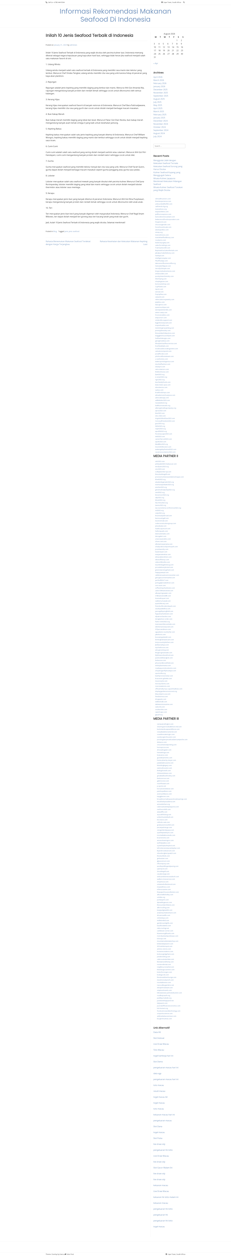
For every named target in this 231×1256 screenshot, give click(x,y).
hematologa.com (163, 752)
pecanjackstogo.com (164, 827)
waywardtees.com (162, 211)
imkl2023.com (160, 436)
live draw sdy (159, 1161)
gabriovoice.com (163, 781)
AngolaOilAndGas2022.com (165, 418)
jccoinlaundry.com (161, 549)
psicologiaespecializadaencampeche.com (172, 739)
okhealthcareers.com (163, 199)
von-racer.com (160, 585)
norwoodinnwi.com (164, 964)
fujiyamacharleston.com (164, 614)
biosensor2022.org (162, 495)
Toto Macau (158, 1050)
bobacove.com (160, 660)
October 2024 (159, 127)
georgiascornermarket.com (165, 577)
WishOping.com (161, 279)
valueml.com (159, 297)
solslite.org (161, 897)
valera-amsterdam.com (165, 959)
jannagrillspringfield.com (164, 611)
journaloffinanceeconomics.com (168, 1006)
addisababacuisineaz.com (166, 1016)
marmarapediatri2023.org (164, 484)
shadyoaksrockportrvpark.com (166, 546)
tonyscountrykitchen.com (164, 642)
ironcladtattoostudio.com (166, 835)
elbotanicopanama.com (163, 544)
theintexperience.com (163, 201)
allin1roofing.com (163, 907)
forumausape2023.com (163, 434)
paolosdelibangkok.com (164, 658)
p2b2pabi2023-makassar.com (166, 464)
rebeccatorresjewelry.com (164, 299)
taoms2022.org (160, 505)
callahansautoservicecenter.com (167, 575)
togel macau (159, 1103)
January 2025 (159, 117)
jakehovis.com (160, 634)
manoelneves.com (162, 235)
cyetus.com (159, 390)
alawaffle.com (162, 812)
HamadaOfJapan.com (163, 266)
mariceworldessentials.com (165, 624)
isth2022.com (160, 461)
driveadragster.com (164, 750)
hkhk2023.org (160, 426)
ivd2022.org (159, 510)
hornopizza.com (163, 747)
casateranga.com (163, 874)
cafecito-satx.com (163, 822)
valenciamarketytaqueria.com (168, 807)
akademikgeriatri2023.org (164, 482)
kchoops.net (161, 938)
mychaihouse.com (161, 647)
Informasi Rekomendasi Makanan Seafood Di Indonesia (115, 15)
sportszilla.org (160, 673)
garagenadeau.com (162, 341)
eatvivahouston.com (164, 768)
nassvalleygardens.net (165, 985)
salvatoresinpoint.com (163, 351)
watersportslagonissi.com (164, 361)
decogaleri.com (160, 536)
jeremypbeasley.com (162, 330)
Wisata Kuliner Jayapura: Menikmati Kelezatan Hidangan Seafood (167, 181)
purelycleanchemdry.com (164, 276)
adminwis (73, 45)
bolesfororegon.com (164, 972)
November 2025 (160, 92)
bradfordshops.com (162, 392)
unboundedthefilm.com (163, 204)
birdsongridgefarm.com (165, 954)
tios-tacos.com (162, 820)
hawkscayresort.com (162, 528)
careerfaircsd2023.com (163, 439)
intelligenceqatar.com (163, 258)
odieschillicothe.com (162, 562)
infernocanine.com (164, 889)
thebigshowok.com (164, 770)
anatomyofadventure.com (166, 913)
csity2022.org (160, 513)
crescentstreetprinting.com (166, 745)
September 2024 (160, 130)
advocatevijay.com (162, 398)
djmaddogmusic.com (164, 902)
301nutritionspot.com (164, 946)
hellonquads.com (161, 531)
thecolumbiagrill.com (162, 474)
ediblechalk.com (161, 702)
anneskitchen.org (163, 804)
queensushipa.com (162, 307)
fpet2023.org (159, 374)
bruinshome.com (163, 838)
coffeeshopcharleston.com (165, 588)
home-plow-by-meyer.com (166, 760)
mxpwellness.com (163, 887)
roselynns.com (160, 240)
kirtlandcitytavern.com (165, 944)
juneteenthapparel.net (165, 1000)
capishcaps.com (161, 712)
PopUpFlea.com (161, 294)
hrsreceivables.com (162, 315)
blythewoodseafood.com (164, 655)
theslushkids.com (163, 856)
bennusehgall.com (162, 518)
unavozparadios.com (163, 539)
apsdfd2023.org (161, 431)
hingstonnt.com (160, 222)
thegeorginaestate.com (163, 652)
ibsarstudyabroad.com (163, 515)
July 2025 (157, 102)
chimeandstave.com (164, 773)
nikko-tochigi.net (163, 928)
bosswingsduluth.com (163, 637)
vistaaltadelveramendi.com (167, 732)
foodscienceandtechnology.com (168, 1011)
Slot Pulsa (157, 1138)
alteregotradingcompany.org (165, 408)
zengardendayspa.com (165, 830)
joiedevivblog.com (163, 956)
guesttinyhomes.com (164, 758)
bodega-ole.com (163, 975)
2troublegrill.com (163, 871)
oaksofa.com (160, 707)
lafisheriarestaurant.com (164, 627)
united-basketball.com (165, 817)
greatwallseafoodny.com (166, 776)
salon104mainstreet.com (164, 590)
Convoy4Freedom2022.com (165, 421)
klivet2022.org (160, 500)
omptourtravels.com (164, 990)
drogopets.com (160, 699)
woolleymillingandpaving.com (167, 866)
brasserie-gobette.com (163, 678)
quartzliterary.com (162, 603)
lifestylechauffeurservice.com (166, 343)
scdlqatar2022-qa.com (163, 472)
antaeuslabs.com (161, 273)
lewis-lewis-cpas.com (162, 385)
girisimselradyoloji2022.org (165, 490)
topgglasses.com (163, 796)
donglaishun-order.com (163, 619)
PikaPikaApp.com (161, 261)
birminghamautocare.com (164, 640)
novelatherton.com (164, 982)
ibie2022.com (160, 413)
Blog (55, 231)
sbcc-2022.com (160, 416)
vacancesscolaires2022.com (165, 452)
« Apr (155, 63)
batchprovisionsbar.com (164, 676)
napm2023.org (160, 429)
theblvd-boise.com (162, 372)
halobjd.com (159, 255)
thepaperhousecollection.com (168, 892)
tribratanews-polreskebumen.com (169, 993)
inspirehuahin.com (162, 325)
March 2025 (158, 111)
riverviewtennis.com (162, 686)
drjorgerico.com (161, 305)
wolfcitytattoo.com (163, 843)
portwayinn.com (163, 900)
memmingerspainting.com (164, 328)
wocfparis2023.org (162, 466)
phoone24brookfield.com (164, 663)
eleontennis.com (161, 387)
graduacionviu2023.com (165, 825)
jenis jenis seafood (72, 231)
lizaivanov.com (162, 755)
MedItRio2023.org (161, 444)
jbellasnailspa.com (162, 645)
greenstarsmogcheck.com (164, 570)
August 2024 (159, 133)
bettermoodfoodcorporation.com (167, 219)
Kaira (62, 1254)
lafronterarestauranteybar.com (168, 848)
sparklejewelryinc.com (165, 832)
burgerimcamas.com (164, 1019)
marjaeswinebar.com (163, 554)
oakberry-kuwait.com (163, 601)
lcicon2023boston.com (163, 447)
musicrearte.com (161, 681)
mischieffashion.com (162, 364)
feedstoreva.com (161, 696)
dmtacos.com (162, 742)
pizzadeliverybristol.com (164, 567)
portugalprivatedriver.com (164, 583)
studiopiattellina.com (162, 609)
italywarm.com (162, 1003)
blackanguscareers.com (165, 969)
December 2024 (160, 120)
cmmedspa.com (162, 918)
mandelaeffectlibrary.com (164, 237)
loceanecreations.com (165, 951)
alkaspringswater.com (163, 593)
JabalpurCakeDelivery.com (164, 253)
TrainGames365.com (162, 248)
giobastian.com (162, 858)
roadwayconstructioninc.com (165, 668)
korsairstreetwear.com (165, 789)
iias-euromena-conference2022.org (168, 508)
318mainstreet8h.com (163, 596)
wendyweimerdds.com (163, 310)
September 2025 (160, 95)
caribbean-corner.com (165, 931)
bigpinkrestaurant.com (163, 323)
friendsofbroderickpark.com (165, 606)
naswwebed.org (161, 403)
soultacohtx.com (161, 709)
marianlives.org (161, 209)
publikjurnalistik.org (164, 998)
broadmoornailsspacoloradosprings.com (172, 799)
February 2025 (159, 114)
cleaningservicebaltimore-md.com (169, 727)
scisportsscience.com (165, 1013)
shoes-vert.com (161, 541)
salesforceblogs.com (162, 245)
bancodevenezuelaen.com (165, 217)
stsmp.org (158, 232)
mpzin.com (159, 289)
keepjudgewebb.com (164, 910)
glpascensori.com (163, 861)
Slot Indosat (158, 1038)
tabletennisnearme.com (164, 704)
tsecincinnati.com (161, 521)
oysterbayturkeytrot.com (166, 845)
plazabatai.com (160, 526)
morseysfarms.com (162, 684)
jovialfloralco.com (161, 354)
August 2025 (159, 99)
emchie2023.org (161, 487)
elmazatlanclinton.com (163, 557)
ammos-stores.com (164, 949)
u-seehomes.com (161, 359)
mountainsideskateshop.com (167, 941)
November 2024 (160, 124)
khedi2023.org (160, 479)
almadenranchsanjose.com (165, 395)
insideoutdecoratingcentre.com (166, 349)
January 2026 (159, 86)
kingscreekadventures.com (165, 271)
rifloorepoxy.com (163, 863)
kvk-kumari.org (162, 1008)
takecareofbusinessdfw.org (165, 263)
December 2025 (160, 89)
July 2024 (157, 136)
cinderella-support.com (163, 320)
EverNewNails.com (162, 346)
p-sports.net (161, 786)
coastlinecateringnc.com (166, 734)
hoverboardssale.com (163, 227)
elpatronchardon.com (163, 616)
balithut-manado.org (162, 405)
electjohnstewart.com (165, 988)
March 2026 (158, 80)
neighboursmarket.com (165, 967)
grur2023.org (159, 423)
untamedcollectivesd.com (166, 884)
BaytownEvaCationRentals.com (166, 250)
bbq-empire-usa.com (162, 694)
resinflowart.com (163, 783)
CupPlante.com (160, 286)
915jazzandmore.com (163, 629)
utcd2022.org (159, 492)
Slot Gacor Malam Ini (162, 1167)
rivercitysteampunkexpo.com (167, 936)
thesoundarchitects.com (166, 905)
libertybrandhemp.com (165, 962)
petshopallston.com (164, 791)
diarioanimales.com (162, 534)
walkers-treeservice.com (166, 879)
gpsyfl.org (158, 715)
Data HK (157, 1032)
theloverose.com (163, 778)
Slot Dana (157, 1126)
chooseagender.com (162, 224)
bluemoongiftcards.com (165, 933)
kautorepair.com (161, 552)
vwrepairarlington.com (165, 724)
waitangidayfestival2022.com (165, 449)
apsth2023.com (160, 442)
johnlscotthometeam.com (164, 356)
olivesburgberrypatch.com (166, 853)
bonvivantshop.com (162, 284)
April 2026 (157, 77)
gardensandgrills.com (165, 923)
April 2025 (157, 108)
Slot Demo (158, 1061)
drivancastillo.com (163, 915)
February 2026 (159, 83)
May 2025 (157, 105)
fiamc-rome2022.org (162, 621)
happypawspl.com (162, 572)
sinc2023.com (160, 469)
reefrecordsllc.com (164, 809)
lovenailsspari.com (162, 598)
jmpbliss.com (160, 302)
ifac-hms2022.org (161, 503)
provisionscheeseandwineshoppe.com (169, 477)
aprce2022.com (160, 411)
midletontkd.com (163, 920)
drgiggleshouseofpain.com (165, 336)
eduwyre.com (160, 367)
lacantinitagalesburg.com (164, 565)
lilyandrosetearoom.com (166, 851)
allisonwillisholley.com (165, 894)
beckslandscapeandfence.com (168, 729)
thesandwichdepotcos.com (165, 333)
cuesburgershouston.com (166, 737)
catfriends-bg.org (161, 206)
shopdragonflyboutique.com (165, 671)
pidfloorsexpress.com (163, 214)
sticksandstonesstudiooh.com (168, 876)
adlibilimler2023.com (162, 400)
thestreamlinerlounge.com (166, 977)
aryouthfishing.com (164, 814)
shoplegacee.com (161, 281)
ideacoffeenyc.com (162, 559)
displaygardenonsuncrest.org (166, 691)
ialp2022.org (159, 497)
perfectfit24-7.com (161, 580)
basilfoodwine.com (164, 925)
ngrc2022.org (159, 380)
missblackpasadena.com (166, 801)
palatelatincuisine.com (165, 763)
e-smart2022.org (161, 377)
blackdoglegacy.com (164, 765)
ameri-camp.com (161, 312)
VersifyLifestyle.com (162, 268)
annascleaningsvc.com (165, 840)
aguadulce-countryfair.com (165, 632)
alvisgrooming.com (162, 650)
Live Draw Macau (161, 1044)
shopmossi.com (162, 882)
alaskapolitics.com (162, 230)
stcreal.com (159, 292)
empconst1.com (161, 317)
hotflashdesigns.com (162, 338)
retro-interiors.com (162, 369)
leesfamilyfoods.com (162, 382)
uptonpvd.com (162, 869)
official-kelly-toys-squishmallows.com (168, 689)
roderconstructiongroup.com (165, 523)
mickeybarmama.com (163, 665)
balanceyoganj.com (162, 242)
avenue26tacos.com (164, 794)
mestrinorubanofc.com (165, 980)
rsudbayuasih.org (163, 995)
